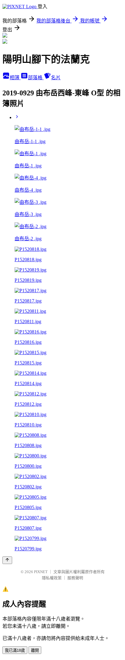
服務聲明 (75, 578)
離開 (35, 650)
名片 (56, 77)
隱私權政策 (52, 578)
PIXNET (41, 571)
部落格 (36, 77)
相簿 (15, 77)
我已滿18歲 (15, 650)
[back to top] (7, 560)
